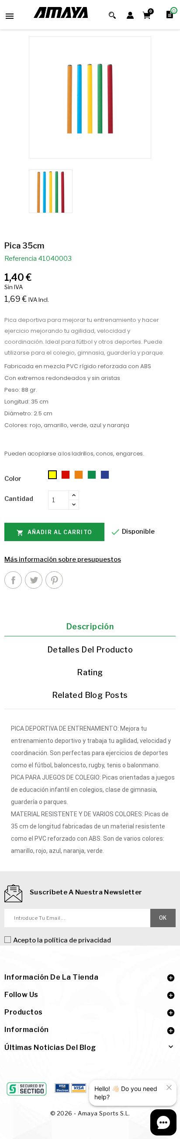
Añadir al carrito (54, 532)
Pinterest (54, 580)
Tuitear (33, 580)
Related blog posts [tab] (90, 695)
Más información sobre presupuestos (62, 559)
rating (90, 672)
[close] (169, 1087)
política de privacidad (77, 940)
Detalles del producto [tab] (90, 649)
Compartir (13, 580)
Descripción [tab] (90, 626)
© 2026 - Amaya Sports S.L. (90, 1113)
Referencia (20, 258)
